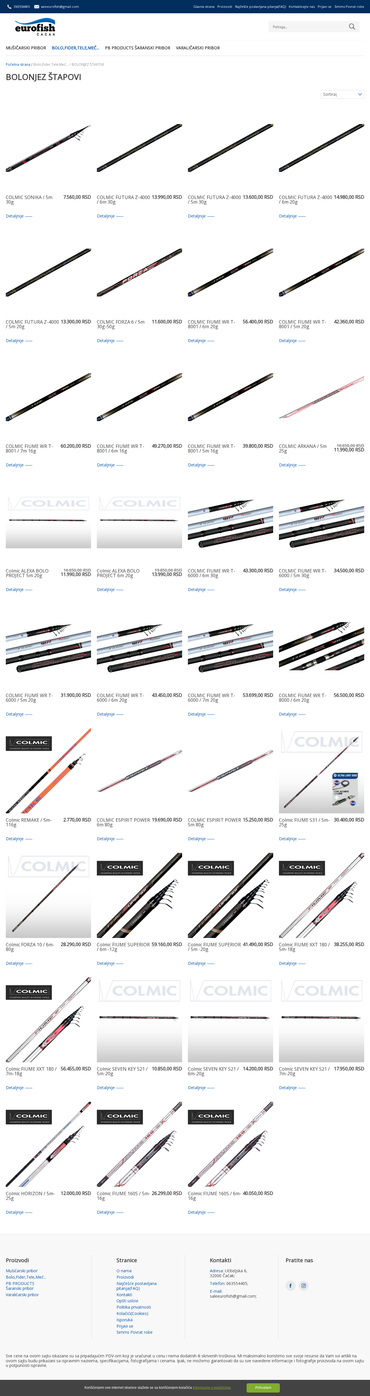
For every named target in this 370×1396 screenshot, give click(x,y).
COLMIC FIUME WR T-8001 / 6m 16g (120, 449)
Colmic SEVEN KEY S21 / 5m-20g (122, 1072)
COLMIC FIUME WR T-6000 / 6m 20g (120, 698)
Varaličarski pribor (198, 47)
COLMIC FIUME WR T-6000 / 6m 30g (211, 573)
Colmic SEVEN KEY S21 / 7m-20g (304, 1072)
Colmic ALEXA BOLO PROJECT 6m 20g (118, 573)
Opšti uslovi (127, 1301)
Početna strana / (19, 65)
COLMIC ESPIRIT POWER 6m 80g (123, 823)
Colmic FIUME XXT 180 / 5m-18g (304, 947)
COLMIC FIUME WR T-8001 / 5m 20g (302, 325)
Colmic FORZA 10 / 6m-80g (30, 947)
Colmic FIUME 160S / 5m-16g (123, 1196)
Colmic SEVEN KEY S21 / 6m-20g (213, 1072)
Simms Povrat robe (349, 6)
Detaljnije (15, 216)
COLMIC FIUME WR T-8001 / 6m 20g (211, 325)
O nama (124, 1271)
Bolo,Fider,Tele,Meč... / (52, 65)
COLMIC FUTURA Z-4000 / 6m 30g (123, 200)
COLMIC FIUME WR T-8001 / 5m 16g (211, 449)
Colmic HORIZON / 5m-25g (30, 1196)
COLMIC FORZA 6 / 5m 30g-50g (121, 325)
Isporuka (124, 1320)
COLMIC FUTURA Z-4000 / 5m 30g (214, 200)
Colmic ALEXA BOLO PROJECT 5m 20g (27, 573)
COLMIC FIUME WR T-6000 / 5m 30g (302, 573)
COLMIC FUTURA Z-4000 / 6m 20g (305, 200)
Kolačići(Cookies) (132, 1313)
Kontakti (124, 1294)
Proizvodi (224, 6)
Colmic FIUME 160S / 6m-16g (214, 1196)
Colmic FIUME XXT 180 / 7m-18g (31, 1072)
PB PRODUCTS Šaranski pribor (137, 47)
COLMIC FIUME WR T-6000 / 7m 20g (211, 698)
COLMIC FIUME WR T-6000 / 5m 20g (29, 698)
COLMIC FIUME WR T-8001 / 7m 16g (29, 449)
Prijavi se (325, 6)
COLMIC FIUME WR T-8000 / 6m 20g (302, 698)
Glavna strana (203, 6)
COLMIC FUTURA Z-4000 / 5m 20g (32, 325)
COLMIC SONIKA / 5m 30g (29, 200)
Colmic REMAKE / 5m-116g (29, 823)
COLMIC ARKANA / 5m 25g (303, 449)
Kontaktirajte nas (302, 6)
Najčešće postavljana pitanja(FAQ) (260, 6)
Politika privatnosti (133, 1307)
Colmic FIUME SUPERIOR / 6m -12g (123, 947)
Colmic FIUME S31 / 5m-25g (304, 823)
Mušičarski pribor (26, 47)
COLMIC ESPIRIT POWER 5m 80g (214, 823)
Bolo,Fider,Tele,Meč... (75, 47)
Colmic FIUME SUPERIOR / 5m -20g (214, 947)
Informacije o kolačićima (212, 1388)
